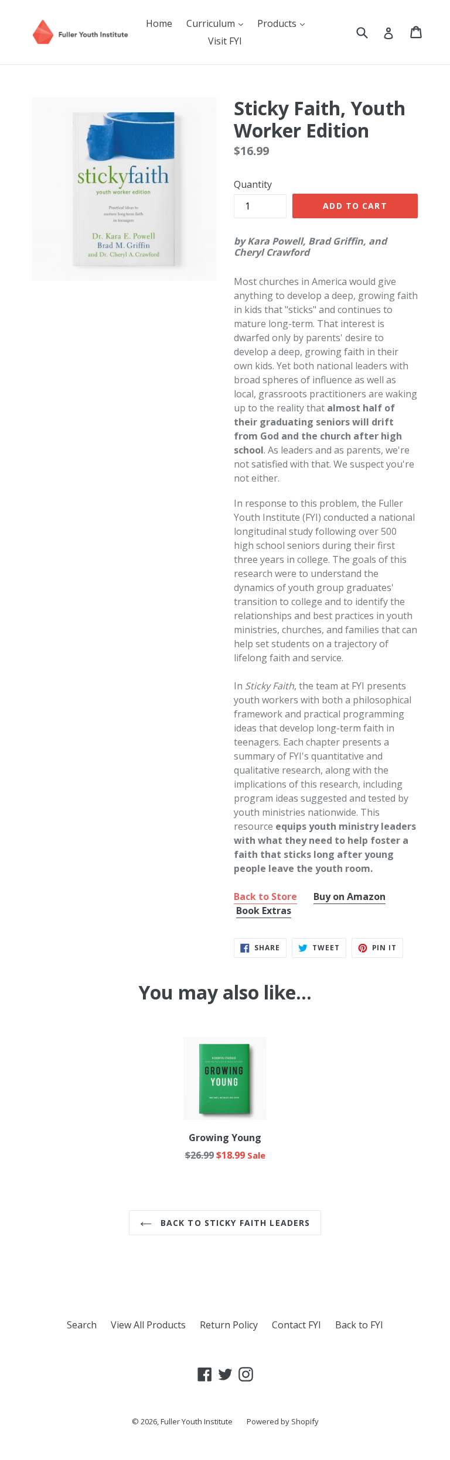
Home (159, 23)
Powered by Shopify (283, 1421)
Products (284, 23)
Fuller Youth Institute (197, 1421)
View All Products (148, 1324)
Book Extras (263, 910)
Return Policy (229, 1324)
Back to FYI (359, 1324)
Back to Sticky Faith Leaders (234, 1222)
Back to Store (265, 896)
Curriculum (217, 23)
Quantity (253, 184)
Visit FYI (225, 41)
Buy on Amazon (349, 896)
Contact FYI (296, 1324)
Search (82, 1324)
